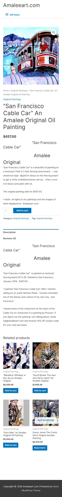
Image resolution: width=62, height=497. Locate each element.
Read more (39, 447)
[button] (54, 32)
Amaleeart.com (21, 5)
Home (6, 90)
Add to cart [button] (11, 390)
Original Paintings (19, 90)
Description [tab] (9, 232)
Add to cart (22, 210)
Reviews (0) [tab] (9, 238)
